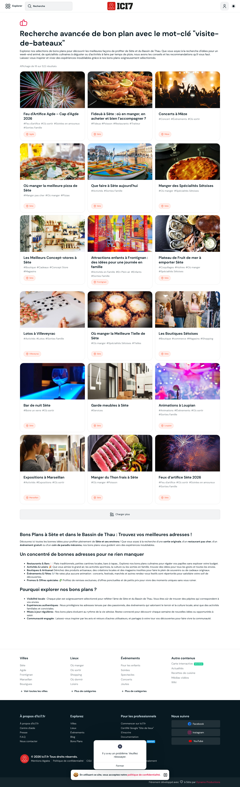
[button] (165, 775)
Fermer (120, 765)
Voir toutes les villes (36, 691)
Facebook (198, 723)
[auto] (233, 6)
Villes (24, 658)
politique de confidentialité (144, 774)
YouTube (198, 741)
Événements (130, 658)
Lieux (74, 658)
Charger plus (122, 514)
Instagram (198, 732)
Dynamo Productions (208, 782)
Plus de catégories (85, 691)
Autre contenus (183, 658)
